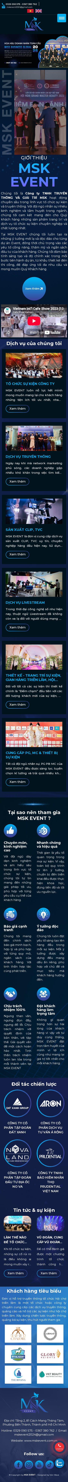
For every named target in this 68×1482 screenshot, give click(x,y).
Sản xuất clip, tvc (24, 530)
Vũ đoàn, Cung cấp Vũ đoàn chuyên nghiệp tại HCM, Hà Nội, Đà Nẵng (50, 1240)
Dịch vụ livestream (25, 603)
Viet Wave (54, 1475)
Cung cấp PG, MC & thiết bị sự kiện (32, 755)
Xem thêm (32, 288)
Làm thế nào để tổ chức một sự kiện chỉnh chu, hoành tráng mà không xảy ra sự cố (16, 1240)
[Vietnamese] (30, 10)
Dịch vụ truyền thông (28, 457)
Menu (61, 18)
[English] (38, 10)
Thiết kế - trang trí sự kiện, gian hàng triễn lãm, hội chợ (33, 677)
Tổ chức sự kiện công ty (30, 384)
